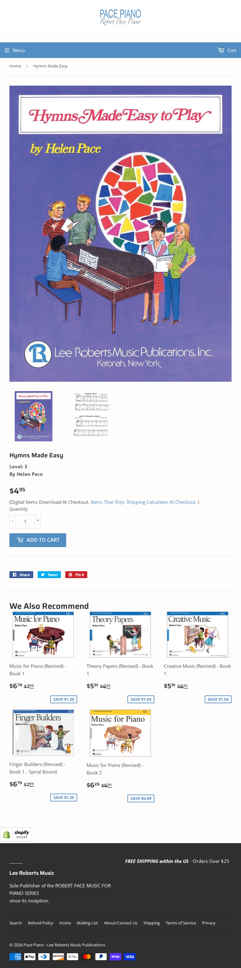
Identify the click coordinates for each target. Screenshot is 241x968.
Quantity (18, 509)
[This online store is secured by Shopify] (16, 839)
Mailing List (87, 923)
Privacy (209, 923)
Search (15, 923)
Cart (231, 50)
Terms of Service (181, 923)
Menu (19, 50)
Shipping (151, 923)
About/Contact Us (120, 923)
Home (15, 66)
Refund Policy (40, 923)
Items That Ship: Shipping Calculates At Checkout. (143, 502)
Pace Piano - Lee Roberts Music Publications (64, 945)
